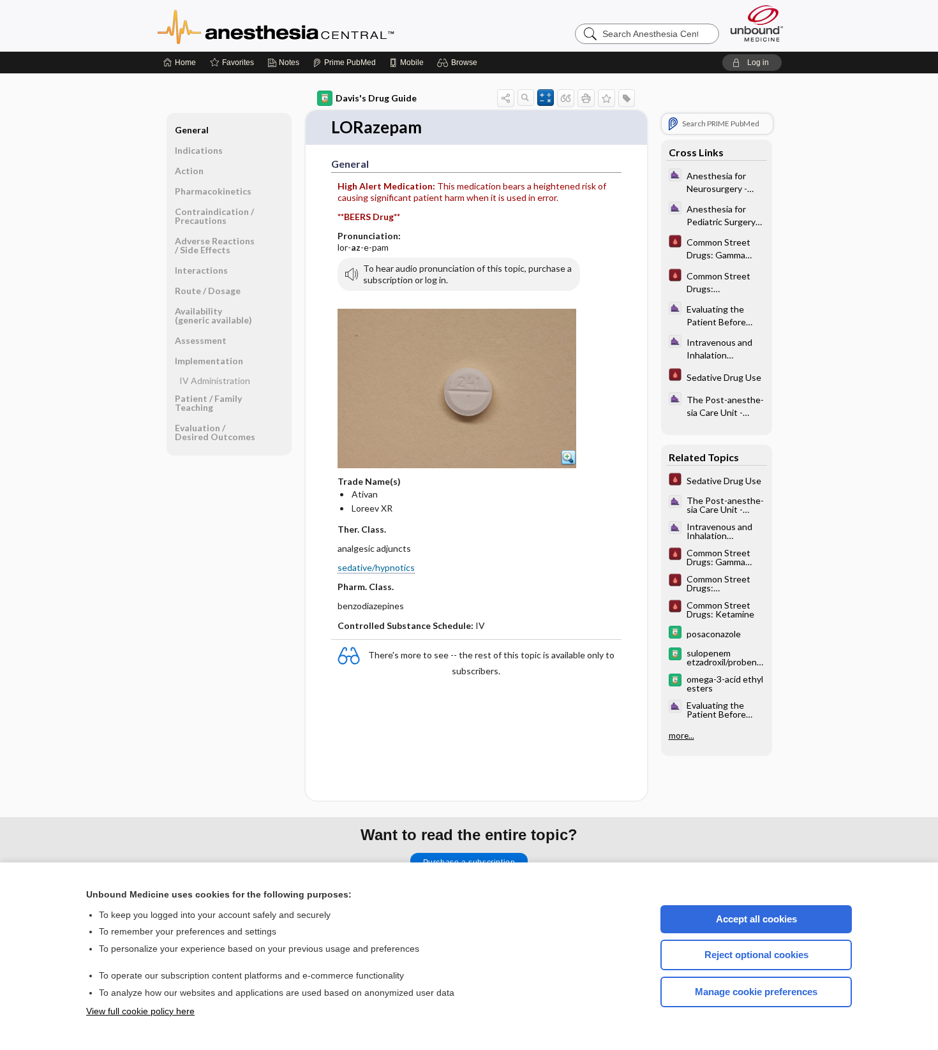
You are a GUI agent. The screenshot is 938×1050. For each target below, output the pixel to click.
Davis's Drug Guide (376, 97)
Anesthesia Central (315, 25)
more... (681, 735)
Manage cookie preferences (756, 991)
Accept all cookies (756, 918)
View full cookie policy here (140, 1011)
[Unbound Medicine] (757, 23)
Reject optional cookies (756, 954)
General (192, 129)
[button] (459, 62)
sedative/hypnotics (376, 567)
